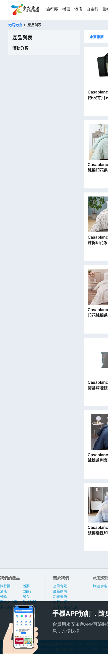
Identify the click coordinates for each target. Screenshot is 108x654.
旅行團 (52, 9)
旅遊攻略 (100, 586)
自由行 (92, 9)
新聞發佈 (60, 597)
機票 (66, 9)
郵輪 (3, 597)
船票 (26, 597)
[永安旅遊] (25, 9)
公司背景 (60, 586)
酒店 (78, 9)
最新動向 (60, 591)
